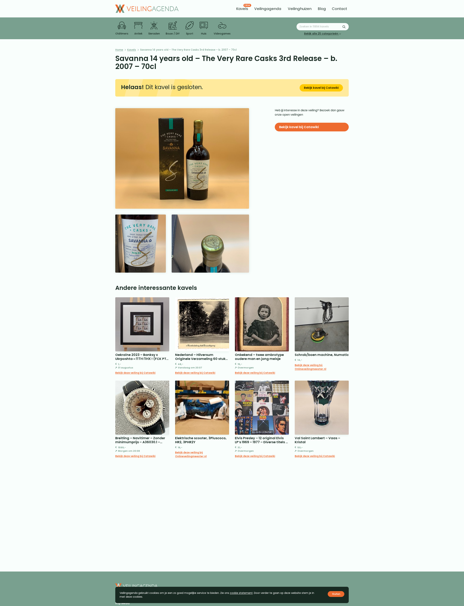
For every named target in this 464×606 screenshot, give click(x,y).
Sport (189, 33)
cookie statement (241, 593)
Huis (203, 33)
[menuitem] (242, 8)
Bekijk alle (321, 33)
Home (119, 50)
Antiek (138, 33)
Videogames (222, 33)
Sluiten (336, 594)
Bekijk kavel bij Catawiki (321, 88)
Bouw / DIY (173, 33)
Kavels (131, 50)
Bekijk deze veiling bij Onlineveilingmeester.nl (310, 367)
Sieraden (154, 33)
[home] (147, 8)
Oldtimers (121, 33)
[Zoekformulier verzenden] (344, 26)
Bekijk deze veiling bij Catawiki (135, 373)
